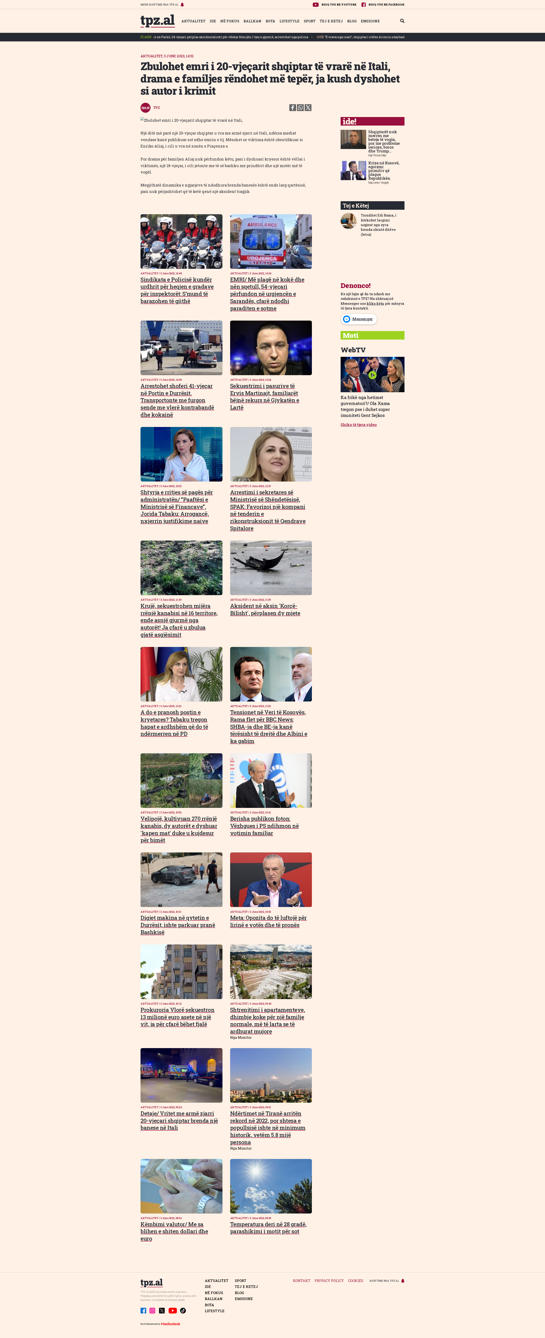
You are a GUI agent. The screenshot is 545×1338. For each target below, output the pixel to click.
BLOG (352, 21)
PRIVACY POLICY (329, 1281)
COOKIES (355, 1281)
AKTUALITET (193, 21)
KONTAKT (301, 1281)
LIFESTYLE (290, 21)
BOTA (270, 21)
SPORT (310, 21)
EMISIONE (370, 21)
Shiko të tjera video (359, 424)
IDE (213, 21)
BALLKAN (252, 21)
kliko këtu (375, 303)
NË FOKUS (229, 21)
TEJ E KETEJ (331, 21)
